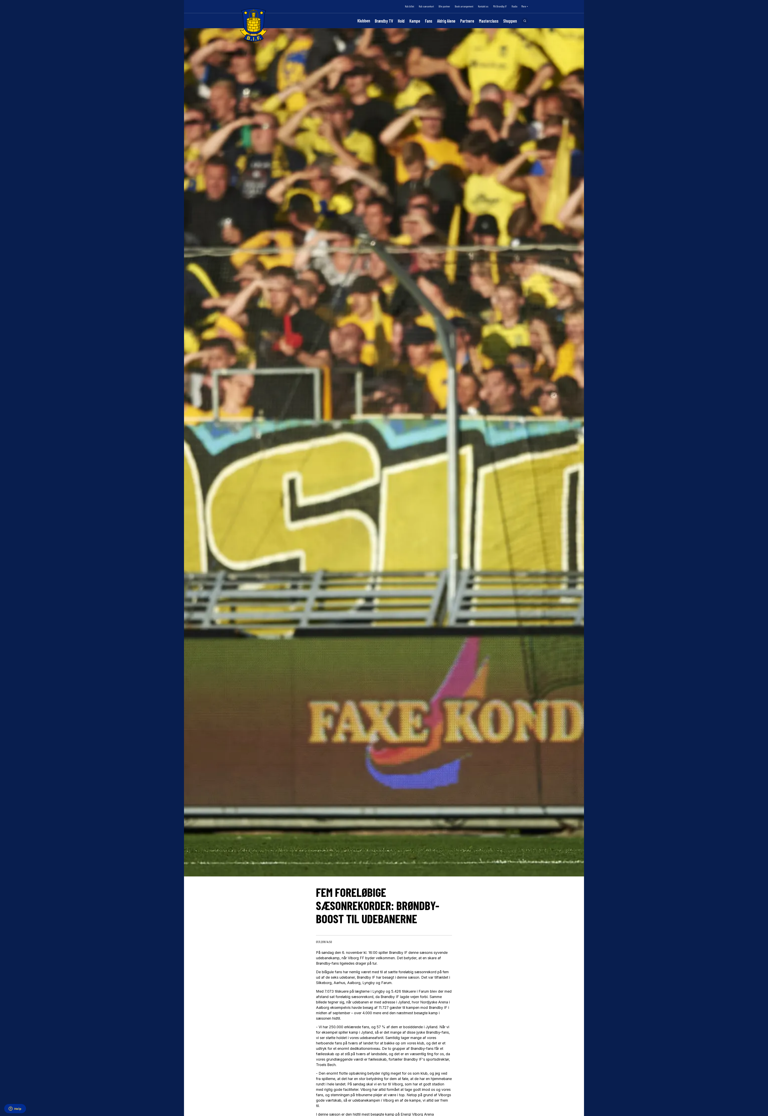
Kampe (414, 20)
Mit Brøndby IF (500, 6)
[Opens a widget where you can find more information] (15, 1109)
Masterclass (488, 20)
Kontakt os (483, 6)
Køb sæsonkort (426, 6)
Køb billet (409, 6)
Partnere (467, 20)
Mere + (524, 6)
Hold (401, 20)
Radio (514, 6)
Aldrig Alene (446, 20)
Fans (428, 20)
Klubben (363, 20)
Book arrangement (464, 6)
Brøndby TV (384, 20)
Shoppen (510, 20)
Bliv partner (444, 6)
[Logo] (253, 25)
